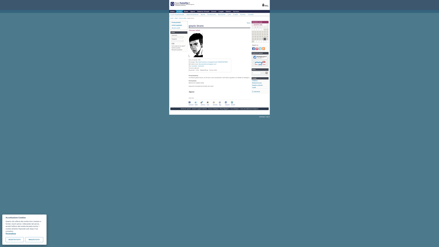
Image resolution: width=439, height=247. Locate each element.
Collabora (255, 80)
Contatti (251, 14)
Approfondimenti (193, 14)
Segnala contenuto (257, 85)
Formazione (211, 14)
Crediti (235, 14)
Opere (192, 11)
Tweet (248, 23)
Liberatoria (257, 91)
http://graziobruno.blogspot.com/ (207, 64)
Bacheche (221, 14)
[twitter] (260, 49)
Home (172, 11)
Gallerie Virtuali (203, 11)
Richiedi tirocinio (257, 83)
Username (174, 35)
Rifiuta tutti (34, 239)
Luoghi (221, 11)
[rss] (263, 49)
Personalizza (11, 233)
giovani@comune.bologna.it (251, 109)
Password (174, 39)
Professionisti (176, 22)
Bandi (203, 14)
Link (229, 14)
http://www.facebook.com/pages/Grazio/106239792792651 (211, 62)
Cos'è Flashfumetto (177, 14)
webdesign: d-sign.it (264, 117)
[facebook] (253, 49)
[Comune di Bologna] (265, 7)
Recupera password (177, 50)
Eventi (213, 11)
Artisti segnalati (177, 25)
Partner (243, 14)
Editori (228, 11)
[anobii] (257, 49)
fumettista (194, 66)
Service (236, 11)
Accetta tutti (14, 239)
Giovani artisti (182, 18)
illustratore (201, 66)
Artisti (179, 11)
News (186, 11)
